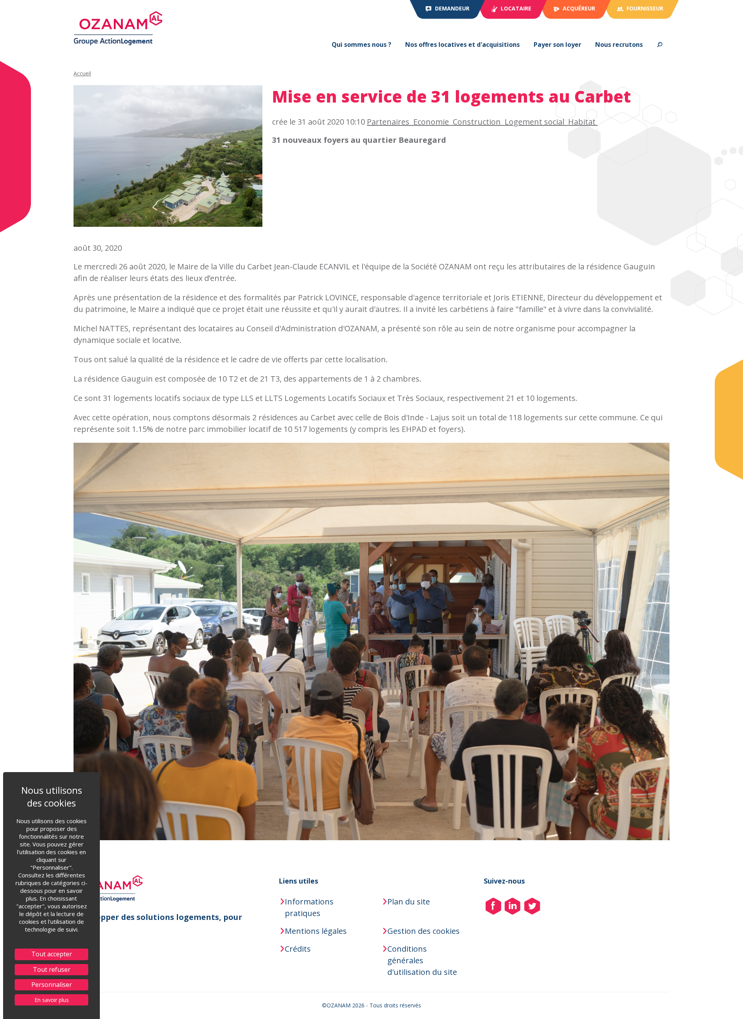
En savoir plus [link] (51, 1000)
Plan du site (408, 901)
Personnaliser (51, 984)
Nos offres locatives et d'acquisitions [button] (462, 44)
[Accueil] (118, 28)
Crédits (298, 949)
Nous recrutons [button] (619, 44)
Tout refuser (51, 969)
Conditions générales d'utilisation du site (422, 960)
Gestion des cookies (423, 931)
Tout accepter (51, 954)
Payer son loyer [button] (557, 44)
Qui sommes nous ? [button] (361, 44)
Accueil (82, 73)
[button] (659, 44)
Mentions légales (316, 931)
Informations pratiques (309, 907)
